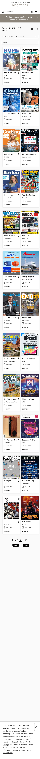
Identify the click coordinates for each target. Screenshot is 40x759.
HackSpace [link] (8, 481)
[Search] (3, 11)
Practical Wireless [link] (10, 236)
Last (26, 545)
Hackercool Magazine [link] (29, 481)
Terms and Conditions (11, 728)
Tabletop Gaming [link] (28, 195)
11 (23, 540)
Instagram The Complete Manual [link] (29, 73)
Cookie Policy (8, 753)
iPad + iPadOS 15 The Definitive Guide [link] (29, 358)
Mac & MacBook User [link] (29, 154)
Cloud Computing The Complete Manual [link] (10, 113)
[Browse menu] (36, 11)
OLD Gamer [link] (26, 522)
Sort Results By (7, 37)
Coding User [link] (8, 154)
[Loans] (32, 12)
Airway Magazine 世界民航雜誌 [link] (29, 277)
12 (26, 540)
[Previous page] (12, 540)
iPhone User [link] (26, 113)
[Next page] (29, 540)
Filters (5, 43)
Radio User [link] (26, 236)
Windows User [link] (9, 195)
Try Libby (9, 17)
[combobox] (15, 11)
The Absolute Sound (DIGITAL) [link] (10, 440)
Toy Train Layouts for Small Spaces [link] (10, 399)
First (15, 545)
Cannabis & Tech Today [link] (10, 318)
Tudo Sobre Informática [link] (10, 277)
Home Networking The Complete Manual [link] (10, 73)
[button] (32, 30)
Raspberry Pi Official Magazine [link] (29, 440)
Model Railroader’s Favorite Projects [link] (10, 358)
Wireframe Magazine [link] (29, 399)
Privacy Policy (27, 728)
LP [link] (4, 522)
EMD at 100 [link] (26, 318)
